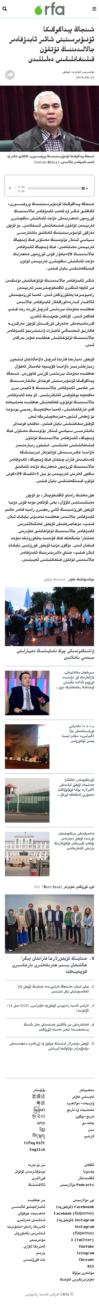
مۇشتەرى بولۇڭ (83, 1273)
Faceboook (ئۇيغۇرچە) (75, 1207)
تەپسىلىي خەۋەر (83, 1097)
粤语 (40, 1103)
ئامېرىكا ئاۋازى (34, 1247)
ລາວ (41, 1123)
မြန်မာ (39, 1110)
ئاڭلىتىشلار (86, 1178)
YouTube (86, 1247)
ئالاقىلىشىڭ (36, 1185)
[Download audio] (10, 187)
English (37, 1150)
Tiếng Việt (34, 1143)
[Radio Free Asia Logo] (49, 8)
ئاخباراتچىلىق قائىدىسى (28, 1207)
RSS (90, 1266)
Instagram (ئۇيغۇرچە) (75, 1220)
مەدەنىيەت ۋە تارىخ (80, 1110)
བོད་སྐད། (38, 1136)
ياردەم (40, 1253)
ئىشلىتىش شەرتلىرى (31, 1220)
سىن (91, 1130)
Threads (86, 1260)
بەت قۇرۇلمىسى (34, 1260)
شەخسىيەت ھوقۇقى (31, 1214)
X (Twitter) (82, 1240)
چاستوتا (88, 1172)
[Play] (88, 188)
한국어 (38, 1117)
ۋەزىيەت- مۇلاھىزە (80, 1103)
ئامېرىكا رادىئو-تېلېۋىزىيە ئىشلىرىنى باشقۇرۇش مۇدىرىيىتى (26, 1233)
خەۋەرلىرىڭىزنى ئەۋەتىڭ (77, 1280)
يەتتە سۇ (88, 1123)
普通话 (38, 1097)
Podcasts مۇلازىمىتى (77, 1185)
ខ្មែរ (42, 1130)
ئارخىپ (89, 1136)
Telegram (85, 1253)
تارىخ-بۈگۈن (84, 1117)
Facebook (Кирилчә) (74, 1214)
